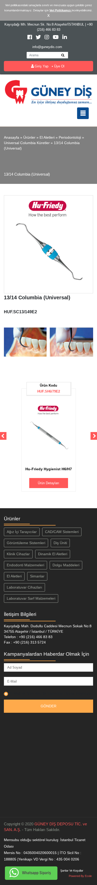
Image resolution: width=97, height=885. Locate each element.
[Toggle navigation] (83, 113)
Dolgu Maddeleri (66, 565)
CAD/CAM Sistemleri (62, 532)
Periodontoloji (70, 137)
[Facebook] (30, 38)
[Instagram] (47, 38)
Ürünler (29, 137)
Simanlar (37, 576)
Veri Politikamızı (60, 10)
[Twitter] (39, 38)
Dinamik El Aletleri (52, 554)
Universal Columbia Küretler (27, 143)
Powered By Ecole (80, 876)
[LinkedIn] (64, 38)
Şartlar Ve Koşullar (71, 870)
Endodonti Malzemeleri (25, 565)
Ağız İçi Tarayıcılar (22, 532)
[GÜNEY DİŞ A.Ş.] (48, 92)
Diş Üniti (60, 543)
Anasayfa (11, 137)
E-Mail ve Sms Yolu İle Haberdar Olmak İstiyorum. (51, 693)
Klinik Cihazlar (18, 554)
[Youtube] (56, 38)
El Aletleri (47, 137)
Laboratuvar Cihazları (24, 587)
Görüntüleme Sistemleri (26, 543)
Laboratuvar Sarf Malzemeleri (31, 598)
